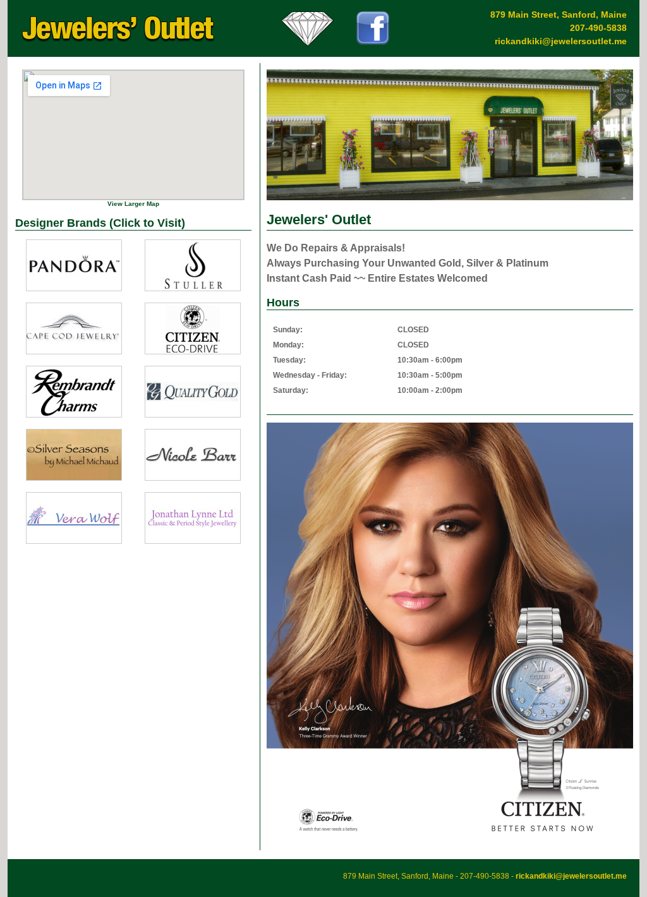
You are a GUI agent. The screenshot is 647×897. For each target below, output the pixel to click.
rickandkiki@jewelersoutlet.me (561, 41)
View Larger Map (133, 203)
